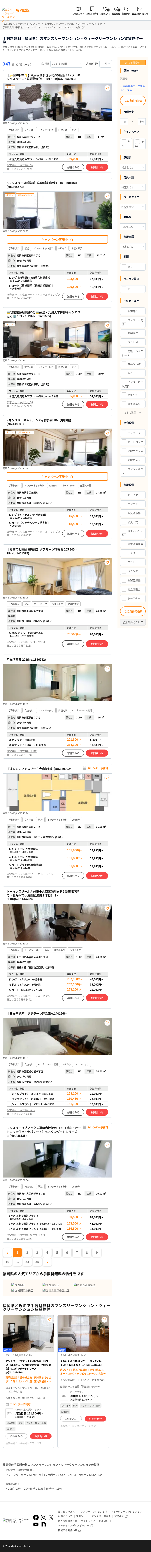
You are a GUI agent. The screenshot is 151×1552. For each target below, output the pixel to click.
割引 (126, 144)
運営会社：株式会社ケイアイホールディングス (33, 294)
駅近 (130, 373)
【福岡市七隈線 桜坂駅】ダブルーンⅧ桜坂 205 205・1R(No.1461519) (42, 551)
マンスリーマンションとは (92, 1511)
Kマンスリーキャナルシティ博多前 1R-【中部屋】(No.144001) (40, 422)
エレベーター (135, 433)
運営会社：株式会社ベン (21, 1110)
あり (130, 266)
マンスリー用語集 (101, 1516)
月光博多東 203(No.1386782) (26, 659)
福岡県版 (22, 10)
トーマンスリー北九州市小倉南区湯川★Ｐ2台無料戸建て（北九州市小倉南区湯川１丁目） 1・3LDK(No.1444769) (43, 895)
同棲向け (133, 333)
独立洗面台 (134, 589)
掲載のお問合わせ (67, 1530)
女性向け (133, 311)
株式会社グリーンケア (84, 1425)
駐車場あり (134, 404)
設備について (65, 1516)
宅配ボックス (135, 451)
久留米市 (54, 1285)
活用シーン (82, 1516)
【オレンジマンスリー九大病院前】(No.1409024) (40, 769)
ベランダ (133, 571)
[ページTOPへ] (145, 1546)
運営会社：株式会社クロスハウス (26, 642)
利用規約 (103, 1521)
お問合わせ (97, 167)
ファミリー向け (132, 322)
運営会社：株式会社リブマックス (26, 1235)
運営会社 (119, 1516)
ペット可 (133, 342)
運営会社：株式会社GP (20, 165)
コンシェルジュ (132, 471)
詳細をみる (73, 167)
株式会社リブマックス (29, 1443)
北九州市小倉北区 (59, 1290)
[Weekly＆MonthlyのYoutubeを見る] (36, 1524)
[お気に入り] (107, 88)
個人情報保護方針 (67, 1521)
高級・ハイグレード (132, 353)
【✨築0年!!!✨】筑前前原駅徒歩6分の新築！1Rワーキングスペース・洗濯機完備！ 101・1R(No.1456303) (43, 77)
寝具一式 (133, 522)
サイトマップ (88, 1521)
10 (7, 1261)
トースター (134, 598)
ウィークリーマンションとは (126, 1511)
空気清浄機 (134, 513)
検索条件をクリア (132, 622)
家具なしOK (134, 364)
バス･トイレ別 (132, 533)
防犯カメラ (134, 460)
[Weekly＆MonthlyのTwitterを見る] (51, 1517)
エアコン (133, 504)
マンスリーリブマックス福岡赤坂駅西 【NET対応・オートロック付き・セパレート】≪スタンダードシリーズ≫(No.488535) (44, 1131)
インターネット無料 (132, 384)
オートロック (135, 442)
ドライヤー (134, 495)
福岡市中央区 (25, 1290)
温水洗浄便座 (135, 544)
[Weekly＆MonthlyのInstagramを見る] (43, 1517)
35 (37, 1261)
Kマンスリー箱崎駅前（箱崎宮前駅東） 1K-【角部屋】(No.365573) (43, 185)
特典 (139, 144)
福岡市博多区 (87, 1285)
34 (27, 1261)
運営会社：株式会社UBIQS (22, 751)
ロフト (131, 562)
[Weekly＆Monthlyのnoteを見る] (43, 1524)
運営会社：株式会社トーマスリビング (28, 996)
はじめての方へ (66, 1511)
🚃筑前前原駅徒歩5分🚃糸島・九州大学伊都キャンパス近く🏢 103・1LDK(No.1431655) (43, 314)
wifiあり (132, 395)
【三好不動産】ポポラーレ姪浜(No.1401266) (37, 1013)
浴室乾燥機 (134, 580)
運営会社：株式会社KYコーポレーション (30, 874)
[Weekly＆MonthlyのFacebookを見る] (36, 1517)
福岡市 (21, 1285)
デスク (131, 553)
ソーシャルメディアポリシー (73, 1525)
